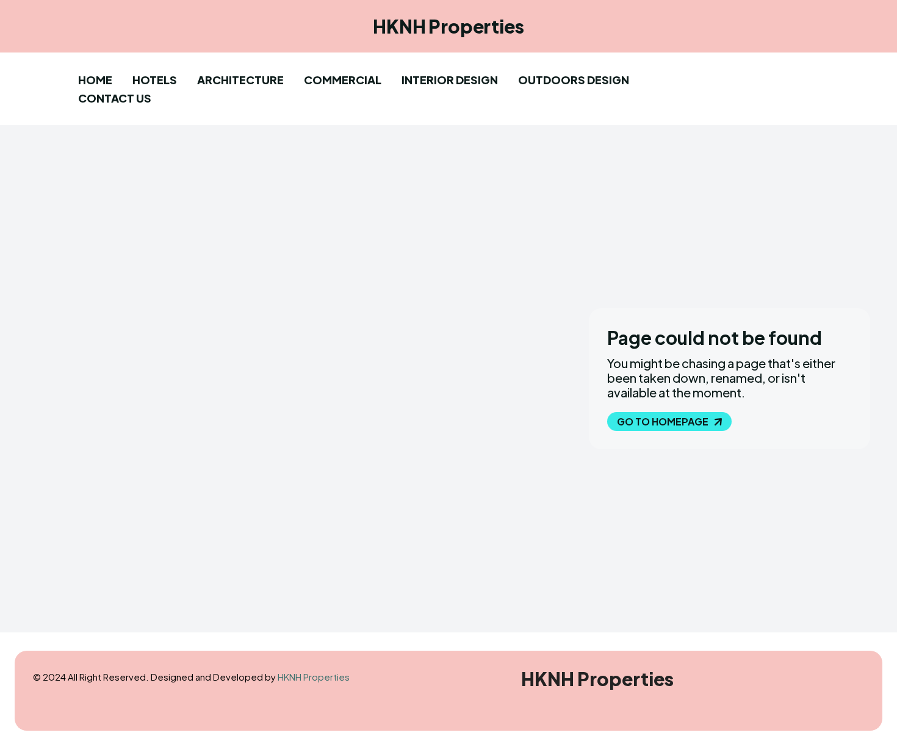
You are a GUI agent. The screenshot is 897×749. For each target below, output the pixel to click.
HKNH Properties (314, 676)
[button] (715, 85)
